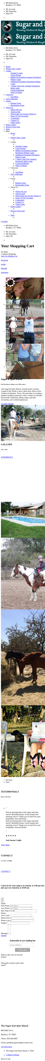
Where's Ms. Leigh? (13, 69)
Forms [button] (8, 101)
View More (5, 845)
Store (8, 129)
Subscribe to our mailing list (22, 941)
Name (3, 903)
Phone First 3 (6, 918)
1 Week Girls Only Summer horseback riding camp (25, 160)
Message (4, 933)
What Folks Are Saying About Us (23, 114)
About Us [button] (9, 108)
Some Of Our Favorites (19, 116)
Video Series (15, 123)
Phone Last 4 (6, 920)
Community (15, 118)
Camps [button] (8, 71)
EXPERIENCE (7, 457)
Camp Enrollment (17, 90)
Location (4, 221)
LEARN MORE (7, 404)
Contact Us (15, 120)
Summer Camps (17, 73)
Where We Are (16, 110)
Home (8, 67)
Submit (3, 936)
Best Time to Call (7, 911)
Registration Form (17, 105)
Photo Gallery (11, 125)
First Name (5, 906)
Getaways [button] (9, 95)
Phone (3, 913)
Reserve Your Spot (13, 127)
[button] (9, 256)
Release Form (16, 103)
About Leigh (15, 112)
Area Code (5, 915)
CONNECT (5, 871)
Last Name (5, 908)
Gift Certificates (12, 99)
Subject (4, 923)
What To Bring (16, 92)
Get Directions (6, 1047)
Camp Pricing (16, 75)
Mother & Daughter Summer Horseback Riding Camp (26, 152)
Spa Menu (14, 97)
